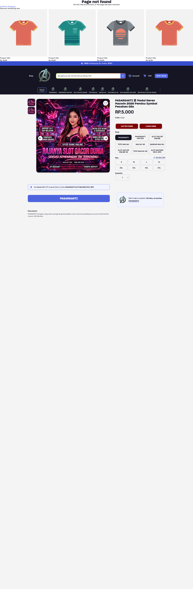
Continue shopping (7, 6)
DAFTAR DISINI (127, 126)
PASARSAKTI (69, 198)
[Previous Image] (40, 138)
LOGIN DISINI (151, 126)
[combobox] (88, 75)
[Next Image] (106, 138)
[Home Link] (44, 76)
